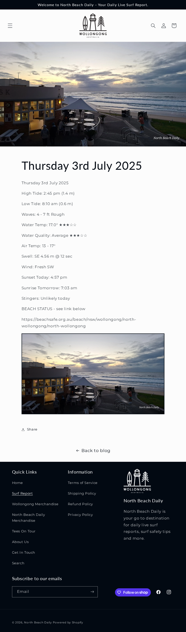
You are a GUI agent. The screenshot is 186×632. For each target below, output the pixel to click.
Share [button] (32, 429)
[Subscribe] (92, 591)
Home (17, 483)
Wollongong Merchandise (35, 504)
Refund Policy (80, 504)
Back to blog (95, 450)
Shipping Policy (82, 493)
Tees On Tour (24, 531)
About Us (20, 542)
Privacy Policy (80, 515)
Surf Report (22, 493)
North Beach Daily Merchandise (28, 518)
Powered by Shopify (68, 622)
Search (18, 563)
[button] (10, 25)
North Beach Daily (38, 622)
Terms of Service (83, 483)
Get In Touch (23, 553)
